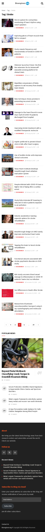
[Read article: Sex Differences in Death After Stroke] (7, 293)
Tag (8, 10)
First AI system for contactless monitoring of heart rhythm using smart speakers (27, 22)
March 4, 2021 (29, 41)
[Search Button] (42, 3)
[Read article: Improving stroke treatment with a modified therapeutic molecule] (7, 131)
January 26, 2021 (30, 237)
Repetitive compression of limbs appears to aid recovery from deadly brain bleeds (28, 85)
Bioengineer (20, 28)
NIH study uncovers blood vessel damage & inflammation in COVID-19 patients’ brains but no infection (28, 276)
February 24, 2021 (31, 104)
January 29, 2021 (30, 224)
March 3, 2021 (29, 57)
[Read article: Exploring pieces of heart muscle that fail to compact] (7, 39)
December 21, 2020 (31, 314)
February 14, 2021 (30, 147)
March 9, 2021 (29, 28)
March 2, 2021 (29, 75)
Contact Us (5, 524)
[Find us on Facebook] (4, 452)
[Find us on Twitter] (9, 452)
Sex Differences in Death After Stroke (28, 290)
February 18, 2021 (30, 120)
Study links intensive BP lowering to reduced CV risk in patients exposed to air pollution (28, 202)
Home (3, 10)
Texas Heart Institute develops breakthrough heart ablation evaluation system (26, 171)
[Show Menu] (3, 3)
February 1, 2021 (30, 208)
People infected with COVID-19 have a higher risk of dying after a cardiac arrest (28, 186)
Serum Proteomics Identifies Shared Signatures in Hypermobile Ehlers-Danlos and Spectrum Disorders (25, 389)
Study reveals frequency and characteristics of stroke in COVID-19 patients (28, 51)
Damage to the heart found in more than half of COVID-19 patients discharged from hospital (28, 114)
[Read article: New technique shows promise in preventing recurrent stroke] (7, 102)
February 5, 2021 (30, 192)
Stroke (13, 10)
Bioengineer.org (7, 527)
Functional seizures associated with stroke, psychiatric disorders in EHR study (28, 261)
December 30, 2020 (31, 282)
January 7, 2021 (30, 266)
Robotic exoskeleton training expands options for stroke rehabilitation (25, 218)
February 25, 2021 (31, 91)
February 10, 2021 (31, 176)
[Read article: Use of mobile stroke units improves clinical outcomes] (7, 158)
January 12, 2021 (30, 250)
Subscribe (8, 506)
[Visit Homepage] (22, 3)
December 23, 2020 (31, 293)
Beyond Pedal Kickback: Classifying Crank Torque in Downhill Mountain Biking (15, 374)
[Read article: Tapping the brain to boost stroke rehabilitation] (7, 248)
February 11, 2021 (30, 160)
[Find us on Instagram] (15, 452)
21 (33, 325)
